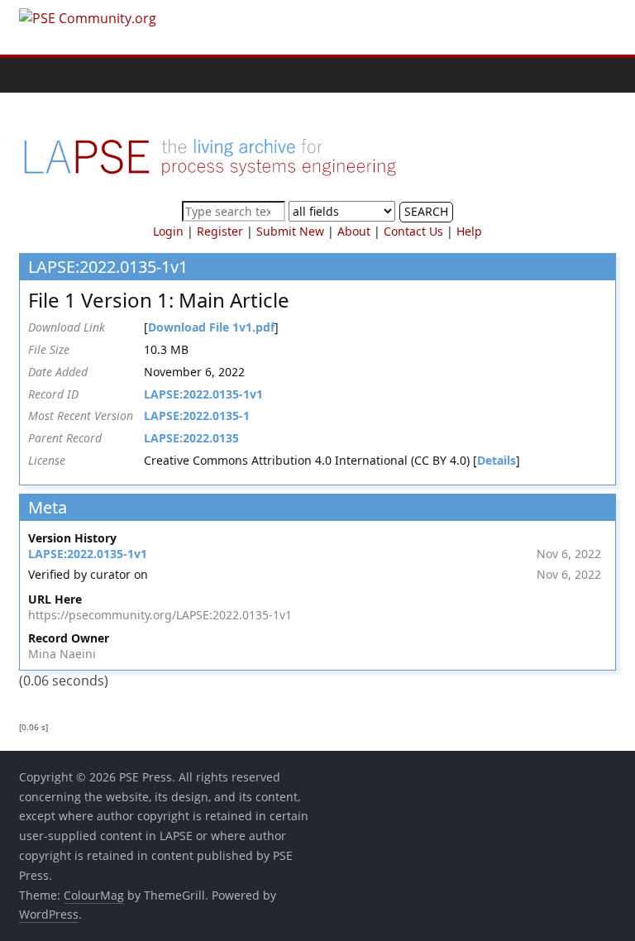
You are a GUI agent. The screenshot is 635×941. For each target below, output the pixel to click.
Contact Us (413, 231)
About (353, 231)
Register (220, 231)
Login (168, 231)
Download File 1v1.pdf (211, 327)
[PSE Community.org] (35, 75)
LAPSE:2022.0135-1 (197, 415)
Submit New (290, 231)
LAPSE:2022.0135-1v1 (203, 394)
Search (426, 211)
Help (469, 231)
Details (496, 460)
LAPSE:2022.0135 (191, 438)
